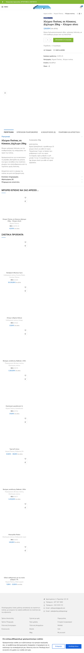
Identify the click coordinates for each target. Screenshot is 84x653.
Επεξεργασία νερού (20, 537)
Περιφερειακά (9, 363)
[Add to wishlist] (25, 197)
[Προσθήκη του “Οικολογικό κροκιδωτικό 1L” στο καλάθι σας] (25, 379)
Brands (32, 629)
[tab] (9, 132)
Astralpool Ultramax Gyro (14, 273)
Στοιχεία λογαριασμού (65, 622)
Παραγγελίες (62, 618)
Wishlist (60, 625)
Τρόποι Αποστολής (8, 618)
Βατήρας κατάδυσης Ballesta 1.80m (14, 489)
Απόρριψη (58, 646)
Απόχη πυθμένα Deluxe (14, 318)
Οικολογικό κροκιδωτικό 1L (14, 406)
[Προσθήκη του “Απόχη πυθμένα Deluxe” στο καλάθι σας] (25, 291)
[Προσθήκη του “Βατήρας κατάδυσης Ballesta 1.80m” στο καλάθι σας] (25, 462)
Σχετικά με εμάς (35, 618)
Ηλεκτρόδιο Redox (14, 534)
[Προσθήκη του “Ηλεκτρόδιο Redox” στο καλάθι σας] (25, 507)
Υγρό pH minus (14, 449)
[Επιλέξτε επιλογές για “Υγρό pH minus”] (25, 422)
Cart (59, 629)
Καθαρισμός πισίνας (10, 275)
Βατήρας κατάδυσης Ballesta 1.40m (14, 361)
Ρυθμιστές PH (19, 451)
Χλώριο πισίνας (70, 13)
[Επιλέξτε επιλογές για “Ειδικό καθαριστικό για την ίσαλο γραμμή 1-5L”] (25, 550)
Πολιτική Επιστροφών (9, 625)
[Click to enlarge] (5, 93)
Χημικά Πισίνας (59, 13)
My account (61, 632)
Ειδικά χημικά (19, 582)
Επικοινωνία (5, 629)
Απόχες (21, 320)
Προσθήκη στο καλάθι (63, 40)
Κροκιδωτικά (19, 408)
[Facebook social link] (3, 2)
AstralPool (52, 63)
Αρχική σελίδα (48, 13)
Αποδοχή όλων (73, 646)
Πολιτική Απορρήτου (36, 625)
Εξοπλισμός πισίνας (14, 365)
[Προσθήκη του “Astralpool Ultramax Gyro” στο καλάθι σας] (25, 245)
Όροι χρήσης (34, 622)
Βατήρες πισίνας (19, 363)
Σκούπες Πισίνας (14, 277)
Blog (31, 632)
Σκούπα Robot (20, 275)
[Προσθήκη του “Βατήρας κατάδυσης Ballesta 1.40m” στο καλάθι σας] (25, 334)
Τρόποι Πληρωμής (7, 622)
